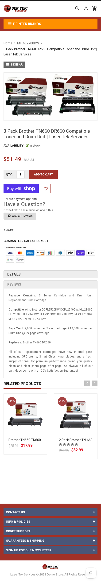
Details (14, 274)
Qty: (9, 174)
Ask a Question (22, 216)
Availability (13, 145)
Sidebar (16, 64)
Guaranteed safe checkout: (26, 241)
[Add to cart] (30, 430)
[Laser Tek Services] (50, 566)
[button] (69, 444)
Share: (9, 230)
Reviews (14, 284)
